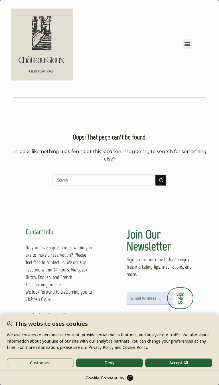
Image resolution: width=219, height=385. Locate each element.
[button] (187, 44)
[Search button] (160, 180)
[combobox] (104, 180)
